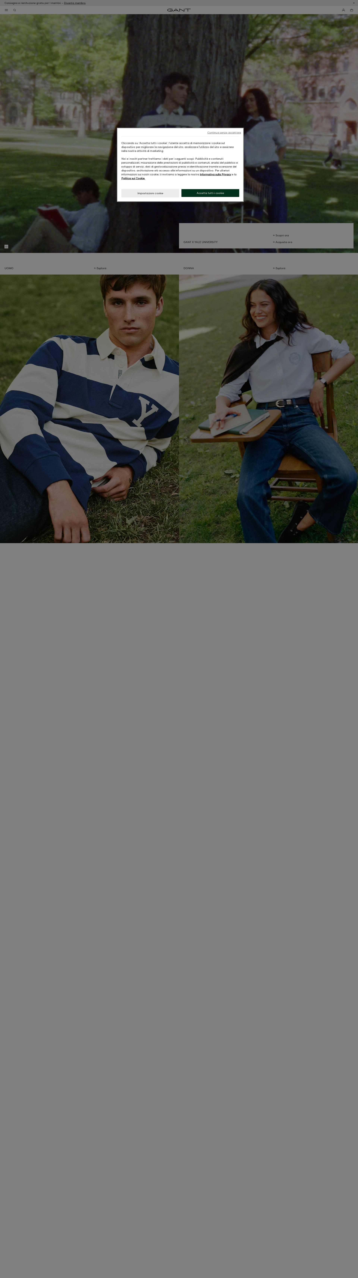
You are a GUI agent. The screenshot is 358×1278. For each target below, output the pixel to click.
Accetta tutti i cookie (210, 193)
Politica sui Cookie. (133, 178)
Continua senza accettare (224, 132)
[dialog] (180, 165)
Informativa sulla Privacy (215, 174)
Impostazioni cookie (150, 193)
